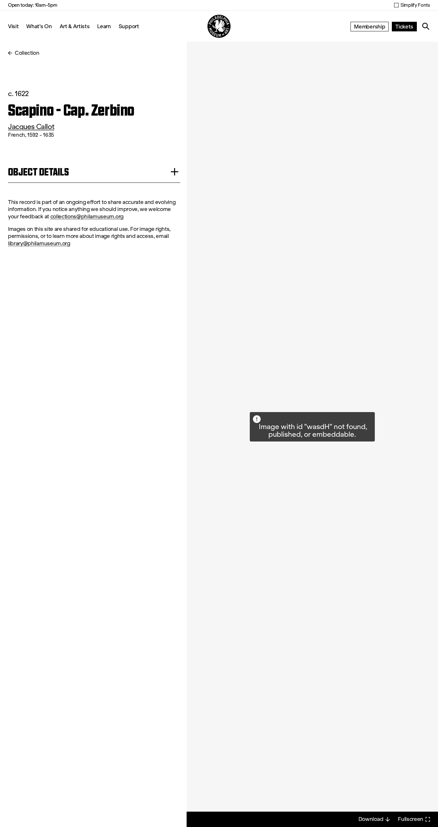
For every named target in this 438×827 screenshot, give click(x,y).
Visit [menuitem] (13, 26)
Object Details (38, 171)
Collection (27, 53)
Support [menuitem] (129, 26)
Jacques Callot (31, 127)
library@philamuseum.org (39, 243)
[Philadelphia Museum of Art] (219, 26)
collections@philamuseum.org (86, 217)
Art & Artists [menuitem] (75, 26)
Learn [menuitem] (104, 26)
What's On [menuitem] (39, 26)
